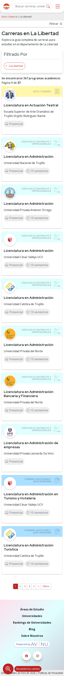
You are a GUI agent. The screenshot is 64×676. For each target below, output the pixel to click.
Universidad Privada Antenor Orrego (28, 210)
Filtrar (54, 24)
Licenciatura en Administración (28, 156)
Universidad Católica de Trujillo (24, 304)
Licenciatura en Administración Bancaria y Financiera (28, 393)
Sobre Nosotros (32, 636)
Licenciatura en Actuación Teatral (31, 105)
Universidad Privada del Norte (23, 351)
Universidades (32, 616)
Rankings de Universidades (32, 622)
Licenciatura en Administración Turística (28, 547)
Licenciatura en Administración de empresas (31, 445)
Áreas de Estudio (32, 609)
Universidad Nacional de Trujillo (24, 163)
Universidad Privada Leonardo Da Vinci (29, 453)
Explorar (13, 16)
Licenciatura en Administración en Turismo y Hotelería (31, 496)
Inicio (4, 16)
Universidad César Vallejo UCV (23, 257)
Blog (32, 629)
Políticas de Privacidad (50, 673)
